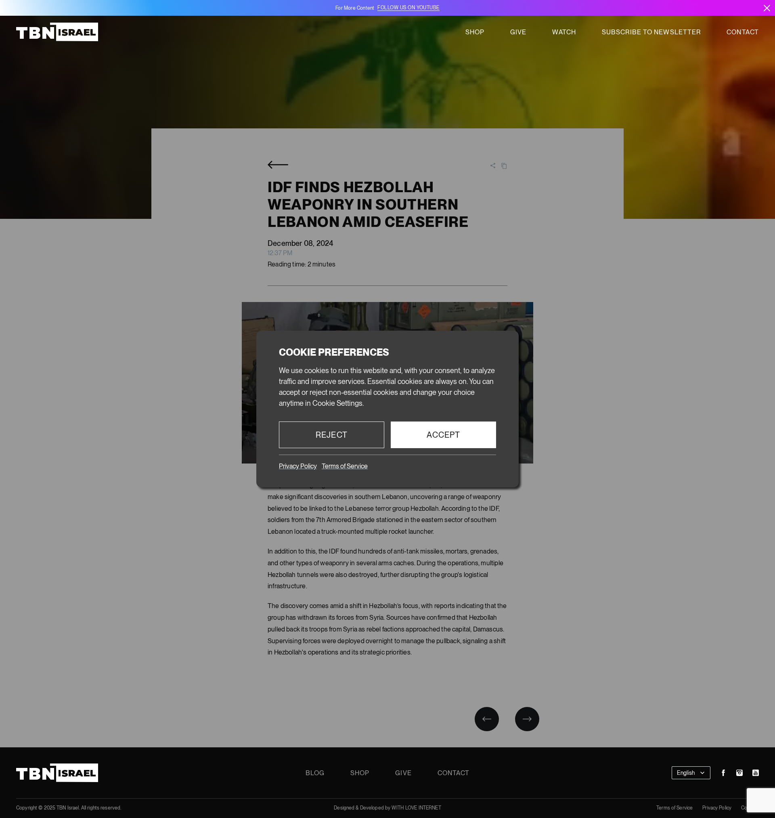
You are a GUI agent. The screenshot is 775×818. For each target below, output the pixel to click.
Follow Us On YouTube (408, 7)
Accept (444, 435)
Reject (332, 435)
